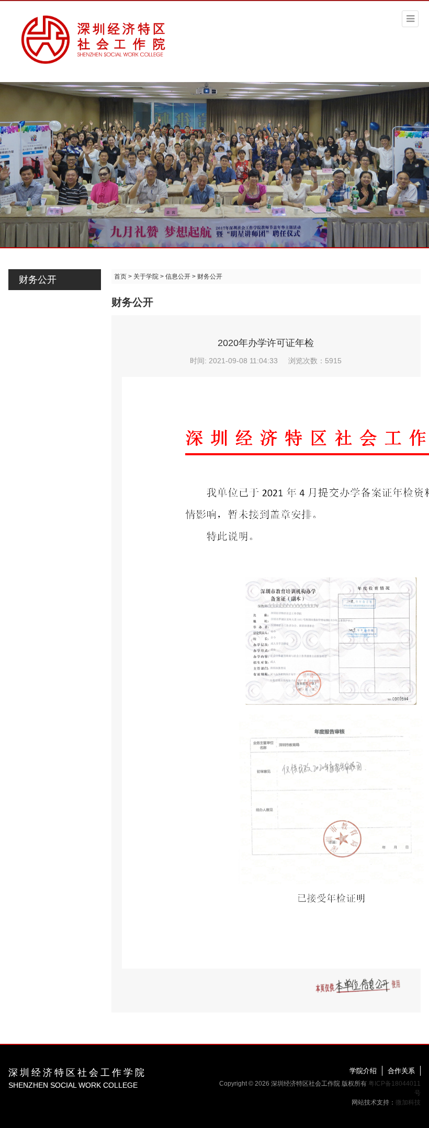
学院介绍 (363, 1071)
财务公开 (38, 279)
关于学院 (146, 276)
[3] (214, 164)
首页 (120, 276)
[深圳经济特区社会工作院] (94, 38)
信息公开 (177, 276)
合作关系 (401, 1071)
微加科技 (408, 1102)
